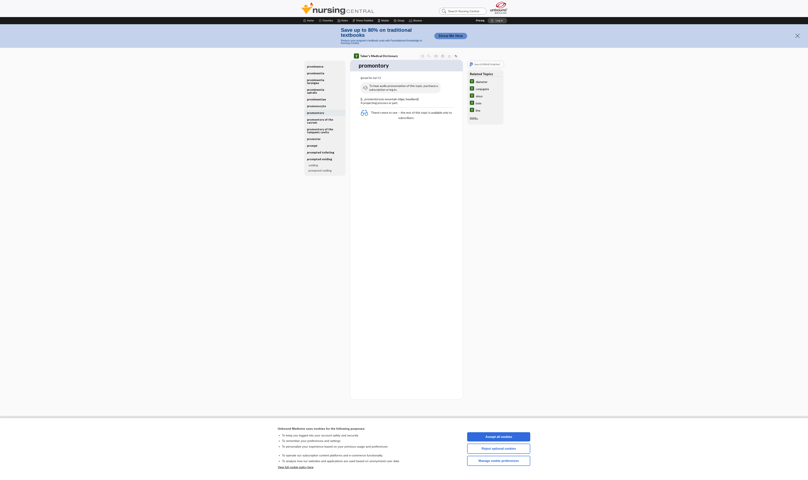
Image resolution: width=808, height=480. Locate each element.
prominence (315, 66)
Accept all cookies (498, 437)
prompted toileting (320, 152)
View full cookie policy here (296, 467)
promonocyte (316, 106)
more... (474, 118)
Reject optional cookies (499, 448)
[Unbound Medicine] (499, 7)
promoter (314, 139)
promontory (315, 113)
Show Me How (451, 36)
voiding (313, 165)
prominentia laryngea (315, 81)
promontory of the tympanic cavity (320, 130)
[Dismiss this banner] (797, 36)
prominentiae (316, 99)
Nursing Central (353, 8)
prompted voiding (320, 170)
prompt (312, 145)
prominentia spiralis (315, 91)
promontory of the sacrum (320, 121)
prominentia (315, 73)
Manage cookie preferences (498, 461)
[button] (416, 20)
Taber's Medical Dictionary (379, 56)
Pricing (480, 20)
